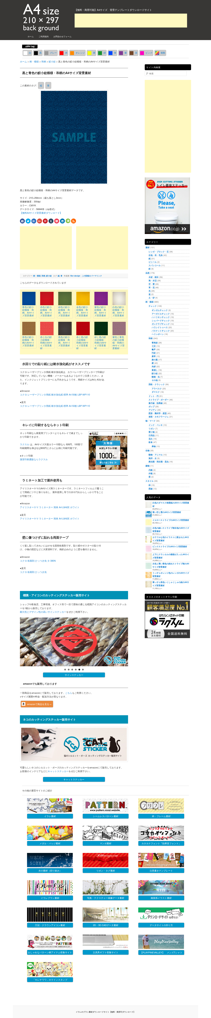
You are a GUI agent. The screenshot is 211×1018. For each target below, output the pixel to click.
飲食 (151, 442)
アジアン (153, 409)
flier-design (75, 275)
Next (133, 641)
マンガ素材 (105, 843)
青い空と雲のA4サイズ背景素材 (166, 512)
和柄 (43, 275)
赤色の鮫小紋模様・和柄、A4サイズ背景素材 (46, 311)
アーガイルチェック (161, 313)
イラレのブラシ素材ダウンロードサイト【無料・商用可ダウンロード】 (105, 1011)
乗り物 (152, 431)
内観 (151, 469)
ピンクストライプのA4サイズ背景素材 (169, 546)
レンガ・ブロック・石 (159, 251)
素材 (148, 247)
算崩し (155, 369)
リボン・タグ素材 (105, 870)
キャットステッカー (58, 771)
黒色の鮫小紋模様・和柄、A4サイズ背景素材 (64, 341)
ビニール (153, 261)
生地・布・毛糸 (156, 255)
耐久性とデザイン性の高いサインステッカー (43, 611)
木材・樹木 (154, 277)
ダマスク (156, 391)
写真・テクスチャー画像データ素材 (105, 897)
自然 (148, 272)
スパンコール (155, 265)
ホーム (31, 36)
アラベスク (157, 388)
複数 (163, 52)
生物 (148, 450)
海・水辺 (153, 280)
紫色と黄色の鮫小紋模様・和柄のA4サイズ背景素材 (118, 342)
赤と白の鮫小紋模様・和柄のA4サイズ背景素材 (46, 342)
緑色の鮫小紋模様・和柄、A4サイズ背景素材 (64, 311)
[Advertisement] (131, 21)
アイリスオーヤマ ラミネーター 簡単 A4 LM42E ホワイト (49, 507)
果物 (154, 446)
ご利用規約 (44, 36)
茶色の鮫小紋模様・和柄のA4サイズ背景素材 (28, 341)
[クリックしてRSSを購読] (73, 221)
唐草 (154, 356)
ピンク (149, 52)
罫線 (151, 488)
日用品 (152, 435)
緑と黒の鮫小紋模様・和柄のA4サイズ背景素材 (100, 342)
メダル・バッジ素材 (50, 843)
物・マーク (151, 420)
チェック (153, 305)
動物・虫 (156, 376)
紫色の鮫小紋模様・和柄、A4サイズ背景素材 (100, 311)
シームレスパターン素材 (105, 816)
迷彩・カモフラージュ (159, 416)
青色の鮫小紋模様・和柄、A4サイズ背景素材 (28, 311)
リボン (152, 428)
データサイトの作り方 (161, 925)
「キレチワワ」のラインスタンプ (50, 979)
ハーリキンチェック (161, 317)
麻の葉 (155, 359)
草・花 (152, 287)
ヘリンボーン (158, 334)
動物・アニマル (156, 454)
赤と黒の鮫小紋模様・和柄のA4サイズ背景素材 (82, 342)
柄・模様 (37, 275)
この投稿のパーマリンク (92, 275)
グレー (53, 52)
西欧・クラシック (157, 384)
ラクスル (24, 444)
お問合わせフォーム (62, 36)
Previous (14, 641)
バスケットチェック (161, 330)
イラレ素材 (50, 816)
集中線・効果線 (156, 403)
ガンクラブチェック (161, 323)
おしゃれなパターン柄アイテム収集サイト (50, 952)
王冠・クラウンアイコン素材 (50, 925)
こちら (68, 692)
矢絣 (154, 366)
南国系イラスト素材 (161, 897)
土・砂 (152, 297)
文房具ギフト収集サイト (105, 952)
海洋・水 (153, 458)
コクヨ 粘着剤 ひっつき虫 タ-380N (38, 560)
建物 (148, 465)
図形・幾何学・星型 (158, 413)
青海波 (155, 342)
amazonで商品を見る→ (39, 704)
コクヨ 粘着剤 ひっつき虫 (33, 572)
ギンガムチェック (160, 310)
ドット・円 (154, 396)
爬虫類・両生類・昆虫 (159, 461)
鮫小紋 (49, 275)
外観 (151, 473)
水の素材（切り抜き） (50, 870)
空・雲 (152, 284)
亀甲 (154, 349)
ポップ (152, 406)
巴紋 (154, 352)
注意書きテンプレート (161, 870)
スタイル (150, 480)
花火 (151, 438)
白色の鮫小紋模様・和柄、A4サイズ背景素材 (118, 311)
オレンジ (80, 52)
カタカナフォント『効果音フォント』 (161, 843)
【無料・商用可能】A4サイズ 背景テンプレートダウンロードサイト (113, 10)
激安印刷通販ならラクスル (34, 459)
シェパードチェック (161, 320)
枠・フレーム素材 (161, 816)
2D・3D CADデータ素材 (105, 925)
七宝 (154, 345)
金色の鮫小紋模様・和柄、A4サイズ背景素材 (82, 311)
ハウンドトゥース (160, 327)
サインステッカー (74, 674)
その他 (155, 380)
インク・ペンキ (156, 424)
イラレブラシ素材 (50, 897)
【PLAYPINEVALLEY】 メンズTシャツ (161, 952)
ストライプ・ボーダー (159, 399)
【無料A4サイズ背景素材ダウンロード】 (41, 212)
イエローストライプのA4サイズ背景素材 (170, 520)
